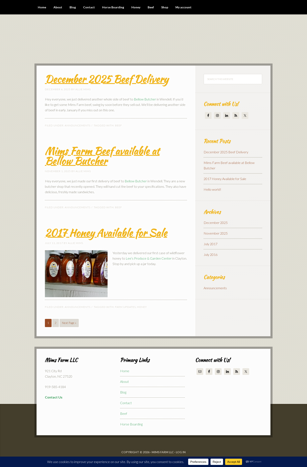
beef (118, 125)
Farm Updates (125, 306)
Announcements (77, 125)
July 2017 (210, 244)
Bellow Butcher (145, 99)
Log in (181, 452)
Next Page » (69, 323)
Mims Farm (69, 39)
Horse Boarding (131, 424)
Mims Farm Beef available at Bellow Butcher (102, 155)
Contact (126, 403)
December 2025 (216, 223)
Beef (123, 413)
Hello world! (212, 189)
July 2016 (210, 254)
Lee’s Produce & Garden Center (149, 258)
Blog (123, 392)
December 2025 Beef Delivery (106, 79)
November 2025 (216, 233)
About (124, 381)
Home (124, 371)
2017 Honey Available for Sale (106, 232)
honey (142, 306)
